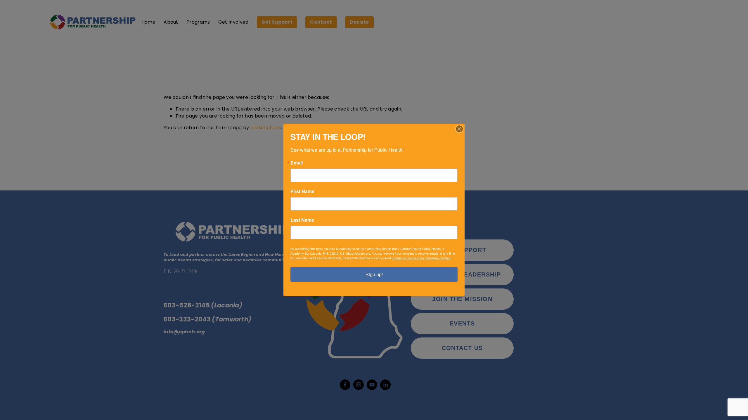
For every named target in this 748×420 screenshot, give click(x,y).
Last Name (302, 220)
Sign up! (374, 274)
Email (296, 162)
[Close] (459, 128)
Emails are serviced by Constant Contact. (421, 258)
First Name (302, 191)
